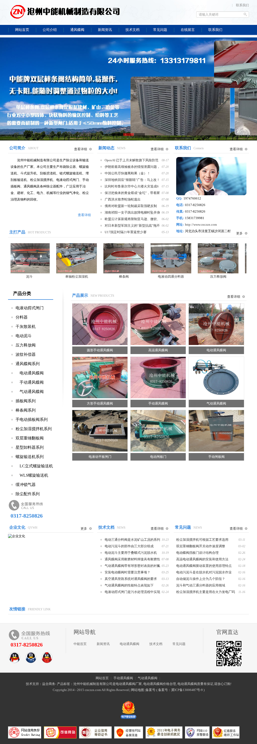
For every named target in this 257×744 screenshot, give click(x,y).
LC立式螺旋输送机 (34, 466)
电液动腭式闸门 (30, 308)
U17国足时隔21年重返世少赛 (126, 232)
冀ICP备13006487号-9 (187, 690)
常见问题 (178, 644)
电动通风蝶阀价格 (156, 684)
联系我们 (242, 5)
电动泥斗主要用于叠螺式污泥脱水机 (131, 552)
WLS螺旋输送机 (32, 475)
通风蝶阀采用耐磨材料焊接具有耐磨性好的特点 (132, 559)
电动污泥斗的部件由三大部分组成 (129, 546)
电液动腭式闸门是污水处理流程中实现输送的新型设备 (132, 591)
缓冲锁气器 (26, 484)
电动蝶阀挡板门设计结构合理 (197, 552)
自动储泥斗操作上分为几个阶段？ (200, 578)
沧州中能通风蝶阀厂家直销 (64, 11)
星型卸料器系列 (30, 447)
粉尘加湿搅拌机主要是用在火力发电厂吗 (205, 591)
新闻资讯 (103, 644)
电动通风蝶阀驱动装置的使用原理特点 (204, 565)
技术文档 (155, 644)
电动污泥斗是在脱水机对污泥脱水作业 (204, 572)
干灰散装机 (26, 326)
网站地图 (137, 690)
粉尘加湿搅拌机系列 (34, 429)
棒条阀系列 (26, 410)
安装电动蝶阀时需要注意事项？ (127, 572)
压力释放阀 (26, 345)
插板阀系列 (26, 401)
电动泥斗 (24, 336)
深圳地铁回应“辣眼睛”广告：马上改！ (132, 180)
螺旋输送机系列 (30, 457)
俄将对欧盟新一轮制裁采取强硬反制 (131, 206)
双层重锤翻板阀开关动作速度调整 (200, 546)
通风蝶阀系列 (28, 364)
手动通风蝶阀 (30, 382)
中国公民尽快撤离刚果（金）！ (127, 173)
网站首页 (102, 678)
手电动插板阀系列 (32, 419)
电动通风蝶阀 (30, 373)
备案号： (164, 690)
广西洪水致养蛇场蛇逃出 (123, 199)
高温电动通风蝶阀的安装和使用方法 (202, 559)
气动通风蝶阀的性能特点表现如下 (129, 585)
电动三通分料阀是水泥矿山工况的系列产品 (132, 539)
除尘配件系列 (28, 494)
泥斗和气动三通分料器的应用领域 (200, 585)
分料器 (22, 317)
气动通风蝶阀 (30, 391)
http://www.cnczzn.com (201, 224)
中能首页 (80, 644)
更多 (239, 233)
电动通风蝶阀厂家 (129, 684)
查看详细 (80, 149)
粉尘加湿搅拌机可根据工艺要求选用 (202, 539)
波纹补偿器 (26, 354)
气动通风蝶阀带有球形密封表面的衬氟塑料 (132, 565)
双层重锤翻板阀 (30, 438)
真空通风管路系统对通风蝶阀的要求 (131, 578)
